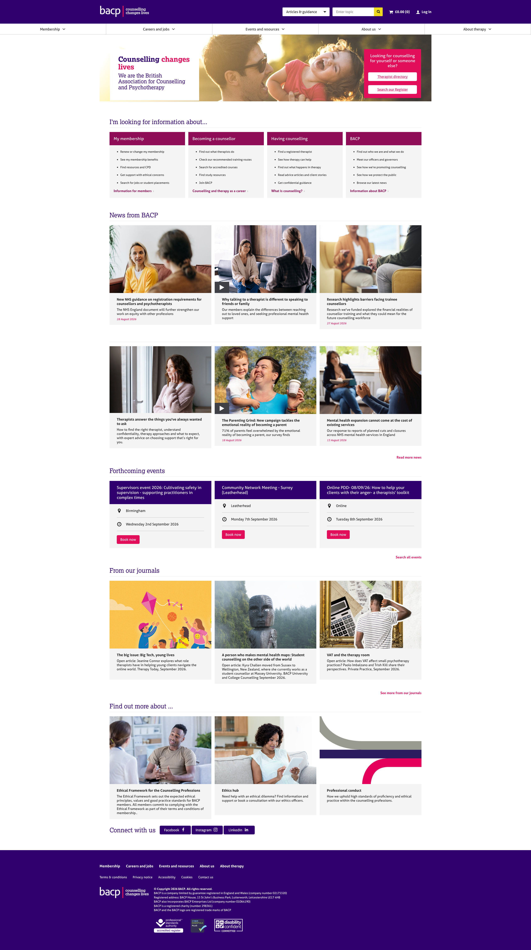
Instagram (204, 830)
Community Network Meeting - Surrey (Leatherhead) (257, 490)
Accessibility (166, 877)
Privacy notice (142, 877)
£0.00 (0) (402, 12)
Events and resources (262, 29)
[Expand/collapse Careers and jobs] (173, 29)
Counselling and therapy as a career (219, 191)
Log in (426, 12)
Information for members (133, 191)
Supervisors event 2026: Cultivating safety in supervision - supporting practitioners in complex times (159, 492)
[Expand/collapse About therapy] (490, 29)
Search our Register (392, 89)
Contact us (205, 877)
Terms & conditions (113, 877)
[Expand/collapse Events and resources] (283, 29)
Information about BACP (368, 191)
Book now (128, 539)
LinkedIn (236, 830)
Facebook (172, 830)
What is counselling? (286, 191)
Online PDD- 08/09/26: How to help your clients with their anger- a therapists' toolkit (368, 490)
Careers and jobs (156, 29)
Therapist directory (393, 76)
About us (369, 29)
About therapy (474, 29)
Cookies (186, 877)
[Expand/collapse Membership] (64, 29)
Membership (50, 29)
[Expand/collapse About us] (379, 29)
